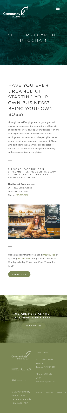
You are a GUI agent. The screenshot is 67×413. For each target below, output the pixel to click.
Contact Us (19, 274)
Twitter (59, 392)
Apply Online (33, 326)
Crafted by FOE (20, 403)
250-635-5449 (24, 258)
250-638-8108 (22, 195)
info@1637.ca (48, 254)
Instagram (49, 392)
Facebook (39, 392)
